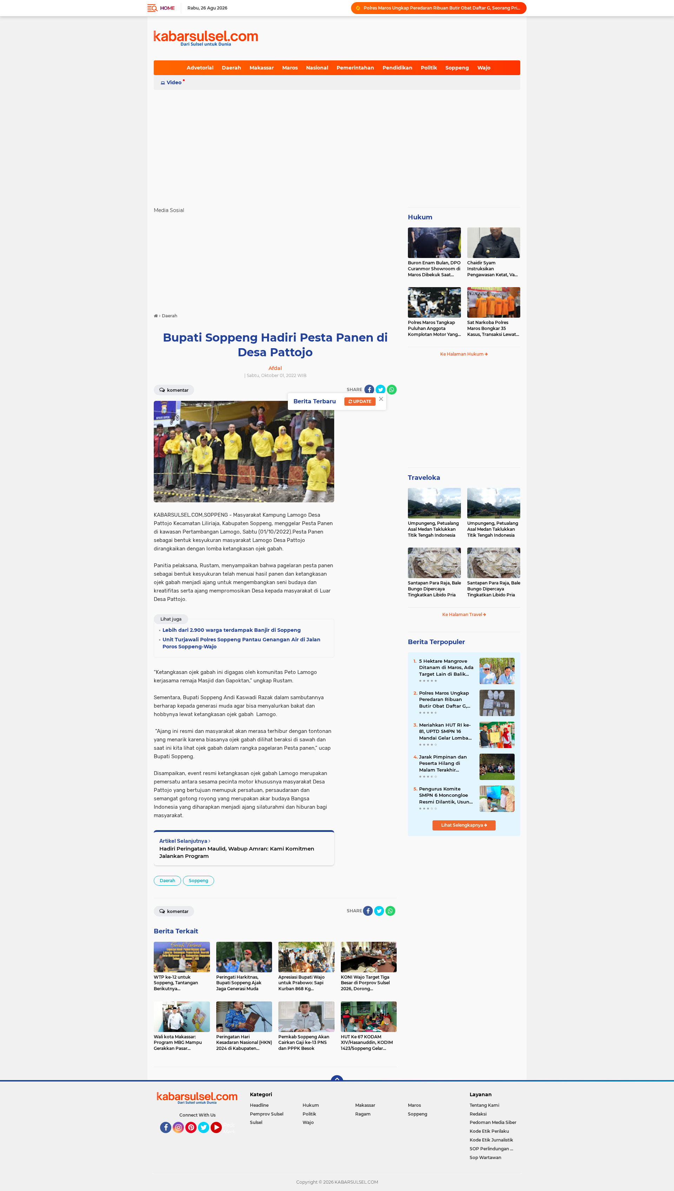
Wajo (483, 68)
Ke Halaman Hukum (462, 354)
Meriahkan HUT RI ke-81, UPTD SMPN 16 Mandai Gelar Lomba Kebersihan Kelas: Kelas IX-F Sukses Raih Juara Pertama (446, 731)
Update (361, 401)
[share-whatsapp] (392, 390)
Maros (290, 68)
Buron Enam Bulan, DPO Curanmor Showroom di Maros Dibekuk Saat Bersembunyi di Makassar (434, 269)
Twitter (207, 1136)
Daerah (231, 68)
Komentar (177, 390)
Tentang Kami (484, 1105)
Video (174, 82)
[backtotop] (337, 1081)
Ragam (363, 1114)
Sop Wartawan (485, 1157)
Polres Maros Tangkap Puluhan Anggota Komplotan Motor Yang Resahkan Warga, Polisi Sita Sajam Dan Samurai (434, 328)
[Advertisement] (337, 145)
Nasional (317, 68)
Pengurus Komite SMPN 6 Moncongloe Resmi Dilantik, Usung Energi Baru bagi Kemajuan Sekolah (446, 795)
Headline (259, 1105)
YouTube (221, 1136)
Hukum (420, 217)
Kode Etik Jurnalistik (491, 1140)
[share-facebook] (369, 390)
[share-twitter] (380, 390)
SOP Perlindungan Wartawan (495, 1148)
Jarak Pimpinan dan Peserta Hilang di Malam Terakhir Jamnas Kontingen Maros (443, 763)
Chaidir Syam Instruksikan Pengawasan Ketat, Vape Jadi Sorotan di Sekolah (493, 269)
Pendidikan (397, 68)
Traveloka (424, 478)
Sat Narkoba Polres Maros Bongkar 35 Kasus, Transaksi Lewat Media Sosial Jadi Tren (491, 328)
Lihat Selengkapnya (462, 825)
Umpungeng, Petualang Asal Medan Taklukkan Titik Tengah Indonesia (433, 529)
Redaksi (478, 1114)
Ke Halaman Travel (462, 614)
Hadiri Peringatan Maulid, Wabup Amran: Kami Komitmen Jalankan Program (236, 852)
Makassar (262, 68)
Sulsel (256, 1122)
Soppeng (457, 68)
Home (167, 8)
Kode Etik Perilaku (489, 1131)
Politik (429, 68)
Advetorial (200, 68)
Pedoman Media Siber (493, 1122)
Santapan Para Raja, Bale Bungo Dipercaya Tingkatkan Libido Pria (434, 588)
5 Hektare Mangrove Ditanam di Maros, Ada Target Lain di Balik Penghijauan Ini (442, 8)
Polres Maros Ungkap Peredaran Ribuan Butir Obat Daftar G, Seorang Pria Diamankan (444, 699)
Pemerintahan (355, 68)
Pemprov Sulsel (266, 1114)
